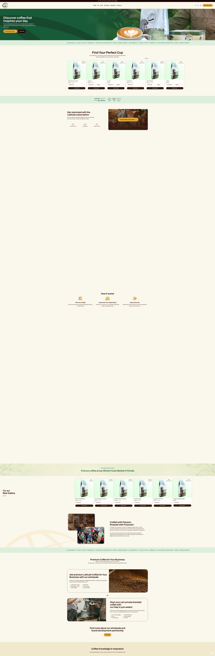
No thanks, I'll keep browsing (121, 348)
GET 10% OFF (121, 344)
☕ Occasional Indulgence (121, 338)
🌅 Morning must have (122, 329)
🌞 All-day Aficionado (121, 334)
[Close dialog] (134, 307)
